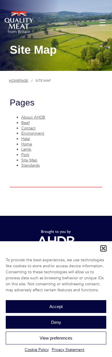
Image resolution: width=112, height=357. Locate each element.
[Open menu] (102, 22)
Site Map (29, 160)
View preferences (56, 338)
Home (26, 144)
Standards (30, 165)
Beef (25, 122)
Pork (25, 154)
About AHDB (33, 117)
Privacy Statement (68, 349)
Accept (56, 306)
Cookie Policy (37, 349)
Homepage (18, 80)
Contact (28, 128)
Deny (56, 322)
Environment (32, 133)
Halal (25, 138)
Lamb (26, 149)
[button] (103, 248)
